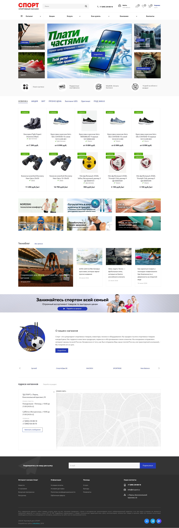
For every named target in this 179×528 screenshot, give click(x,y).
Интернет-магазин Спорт (28, 480)
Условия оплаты (57, 485)
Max (158, 521)
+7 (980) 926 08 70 (30, 423)
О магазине (22, 489)
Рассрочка (22, 495)
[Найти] (86, 6)
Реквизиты (87, 492)
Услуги (85, 485)
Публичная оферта (58, 495)
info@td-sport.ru (134, 489)
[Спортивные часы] (147, 65)
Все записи (39, 244)
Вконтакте (146, 521)
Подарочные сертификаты (74, 87)
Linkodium (36, 523)
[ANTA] (31, 65)
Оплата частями (105, 46)
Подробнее (61, 350)
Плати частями (38, 87)
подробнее (98, 54)
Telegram (152, 521)
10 (99, 74)
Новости (21, 485)
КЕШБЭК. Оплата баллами (112, 87)
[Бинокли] (147, 37)
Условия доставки (57, 489)
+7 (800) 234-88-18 (106, 7)
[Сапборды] (31, 37)
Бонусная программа (26, 492)
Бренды (86, 489)
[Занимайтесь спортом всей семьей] (89, 303)
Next (159, 368)
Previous (20, 368)
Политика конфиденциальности (63, 492)
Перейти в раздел (50, 384)
